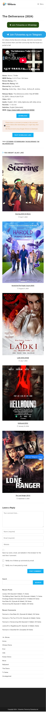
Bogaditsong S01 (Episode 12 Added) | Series (25, 626)
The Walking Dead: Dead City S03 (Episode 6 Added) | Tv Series (22, 596)
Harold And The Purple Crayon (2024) (23, 285)
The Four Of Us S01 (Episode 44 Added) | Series (25, 618)
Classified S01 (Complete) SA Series (21, 630)
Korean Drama (6, 657)
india (3, 653)
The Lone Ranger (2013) (23, 495)
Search (4, 579)
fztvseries (9, 141)
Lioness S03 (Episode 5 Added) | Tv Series (15, 594)
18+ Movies (6, 637)
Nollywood (5, 664)
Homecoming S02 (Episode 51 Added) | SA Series (17, 604)
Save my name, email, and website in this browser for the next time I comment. (21, 554)
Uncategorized (6, 676)
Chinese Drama (7, 645)
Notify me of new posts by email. (16, 565)
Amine (4, 641)
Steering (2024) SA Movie (23, 214)
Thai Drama (5, 668)
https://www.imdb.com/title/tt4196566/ (21, 110)
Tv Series (5, 672)
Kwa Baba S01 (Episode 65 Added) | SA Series (17, 601)
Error (3, 649)
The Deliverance (30, 141)
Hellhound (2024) (23, 423)
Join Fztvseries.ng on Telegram (25, 34)
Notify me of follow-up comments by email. (20, 560)
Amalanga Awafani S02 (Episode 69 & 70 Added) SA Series (20, 599)
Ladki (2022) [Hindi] (23, 358)
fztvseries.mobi (19, 141)
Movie (4, 661)
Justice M (5, 626)
